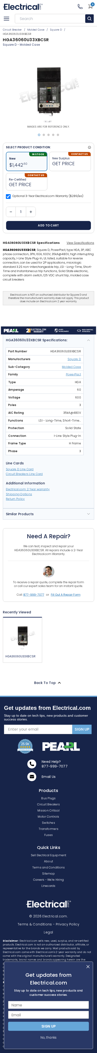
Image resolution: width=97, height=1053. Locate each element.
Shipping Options (19, 494)
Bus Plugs (48, 798)
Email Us (49, 776)
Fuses (48, 835)
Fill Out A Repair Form (66, 595)
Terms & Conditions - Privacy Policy (48, 924)
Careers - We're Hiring (48, 880)
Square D (9, 45)
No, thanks (48, 1037)
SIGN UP (82, 729)
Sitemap (48, 874)
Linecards (48, 886)
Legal (48, 932)
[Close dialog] (88, 966)
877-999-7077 (33, 595)
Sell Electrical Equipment (48, 855)
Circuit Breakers (48, 804)
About (48, 861)
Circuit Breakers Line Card (24, 474)
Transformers (48, 829)
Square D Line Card (20, 469)
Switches (48, 823)
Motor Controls (48, 817)
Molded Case (30, 45)
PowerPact (73, 374)
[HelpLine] (82, 6)
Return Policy (15, 499)
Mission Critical (48, 810)
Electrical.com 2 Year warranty (28, 489)
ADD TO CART (48, 225)
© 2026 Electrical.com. (48, 916)
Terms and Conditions (48, 867)
